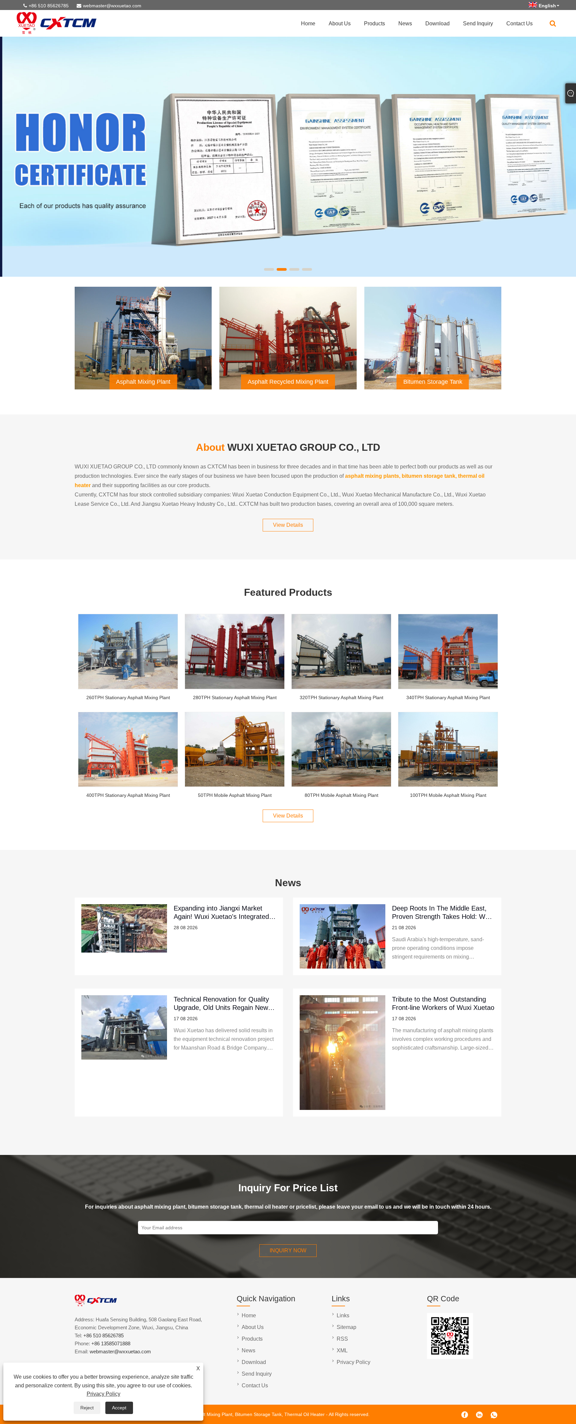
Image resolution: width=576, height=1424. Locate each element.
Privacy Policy (103, 1394)
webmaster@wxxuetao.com (112, 5)
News (405, 23)
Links (343, 1315)
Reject (87, 1407)
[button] (269, 269)
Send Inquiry (478, 23)
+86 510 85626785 (49, 5)
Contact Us (519, 23)
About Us (340, 23)
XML (342, 1350)
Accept (119, 1407)
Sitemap (346, 1327)
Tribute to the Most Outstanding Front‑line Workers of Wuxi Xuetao (443, 1003)
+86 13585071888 (110, 1343)
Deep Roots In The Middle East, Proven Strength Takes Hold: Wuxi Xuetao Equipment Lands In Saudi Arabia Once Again (443, 912)
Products (374, 23)
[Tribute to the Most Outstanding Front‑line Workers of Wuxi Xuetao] (342, 1052)
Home (308, 23)
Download (437, 23)
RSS (342, 1339)
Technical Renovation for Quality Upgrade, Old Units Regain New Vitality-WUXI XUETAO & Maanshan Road (221, 1003)
